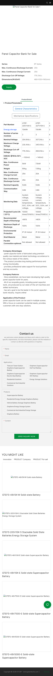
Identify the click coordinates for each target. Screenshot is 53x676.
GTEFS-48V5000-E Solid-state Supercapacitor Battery (18, 656)
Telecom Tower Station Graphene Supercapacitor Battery (16, 368)
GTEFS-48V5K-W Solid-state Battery (21, 495)
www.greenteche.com (30, 672)
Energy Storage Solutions (38, 379)
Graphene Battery (13, 414)
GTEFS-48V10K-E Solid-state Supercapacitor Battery (25, 574)
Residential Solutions (14, 379)
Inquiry (9, 87)
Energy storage (10, 129)
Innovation (7, 459)
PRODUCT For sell (40, 459)
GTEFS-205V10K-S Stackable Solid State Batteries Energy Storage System (23, 534)
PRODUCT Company (22, 459)
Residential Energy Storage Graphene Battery (22, 399)
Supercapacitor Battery (15, 395)
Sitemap (46, 672)
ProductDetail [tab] (27, 99)
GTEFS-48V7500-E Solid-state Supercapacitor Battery (26, 615)
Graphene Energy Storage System (18, 406)
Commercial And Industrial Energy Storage (21, 410)
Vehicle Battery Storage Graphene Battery (21, 403)
